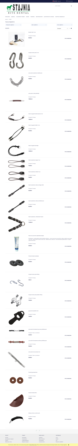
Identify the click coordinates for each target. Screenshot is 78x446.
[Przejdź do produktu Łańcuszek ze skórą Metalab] (16, 101)
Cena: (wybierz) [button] (60, 24)
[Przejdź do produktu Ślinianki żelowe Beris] (16, 400)
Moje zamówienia (42, 438)
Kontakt (57, 438)
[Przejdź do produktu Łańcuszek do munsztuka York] (16, 360)
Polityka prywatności (25, 440)
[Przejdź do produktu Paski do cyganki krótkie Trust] (16, 133)
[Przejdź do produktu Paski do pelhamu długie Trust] (16, 164)
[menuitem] (8, 16)
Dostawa (6, 437)
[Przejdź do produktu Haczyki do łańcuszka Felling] (16, 282)
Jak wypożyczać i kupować (9, 438)
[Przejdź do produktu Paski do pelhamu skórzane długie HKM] (16, 190)
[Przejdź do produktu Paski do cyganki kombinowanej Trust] (16, 117)
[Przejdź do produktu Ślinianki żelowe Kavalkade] (16, 263)
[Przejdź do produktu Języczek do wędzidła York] (16, 318)
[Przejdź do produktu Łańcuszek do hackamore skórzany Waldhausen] (16, 342)
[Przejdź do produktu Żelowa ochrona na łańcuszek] (16, 420)
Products (6, 440)
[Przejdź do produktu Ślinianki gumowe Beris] (16, 380)
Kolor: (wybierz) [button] (35, 24)
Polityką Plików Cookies (33, 444)
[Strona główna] (18, 9)
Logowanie (40, 437)
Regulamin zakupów (25, 441)
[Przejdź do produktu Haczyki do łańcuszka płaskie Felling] (16, 300)
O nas (57, 437)
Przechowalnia (41, 440)
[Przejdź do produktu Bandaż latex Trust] (16, 40)
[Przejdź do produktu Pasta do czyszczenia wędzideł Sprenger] (16, 243)
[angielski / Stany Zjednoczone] (54, 1)
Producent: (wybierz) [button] (10, 24)
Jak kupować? (24, 437)
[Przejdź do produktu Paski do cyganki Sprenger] (16, 150)
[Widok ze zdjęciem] (69, 28)
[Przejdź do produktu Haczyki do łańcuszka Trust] (16, 60)
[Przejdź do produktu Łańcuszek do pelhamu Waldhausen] (16, 81)
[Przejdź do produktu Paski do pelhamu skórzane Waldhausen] (16, 206)
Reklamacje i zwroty (8, 441)
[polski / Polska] (53, 1)
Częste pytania (24, 438)
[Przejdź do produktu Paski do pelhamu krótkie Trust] (16, 176)
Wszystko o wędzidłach (59, 441)
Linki (56, 440)
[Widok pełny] (71, 28)
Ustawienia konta (41, 441)
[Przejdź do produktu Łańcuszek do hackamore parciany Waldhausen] (16, 331)
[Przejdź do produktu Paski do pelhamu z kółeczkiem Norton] (16, 224)
